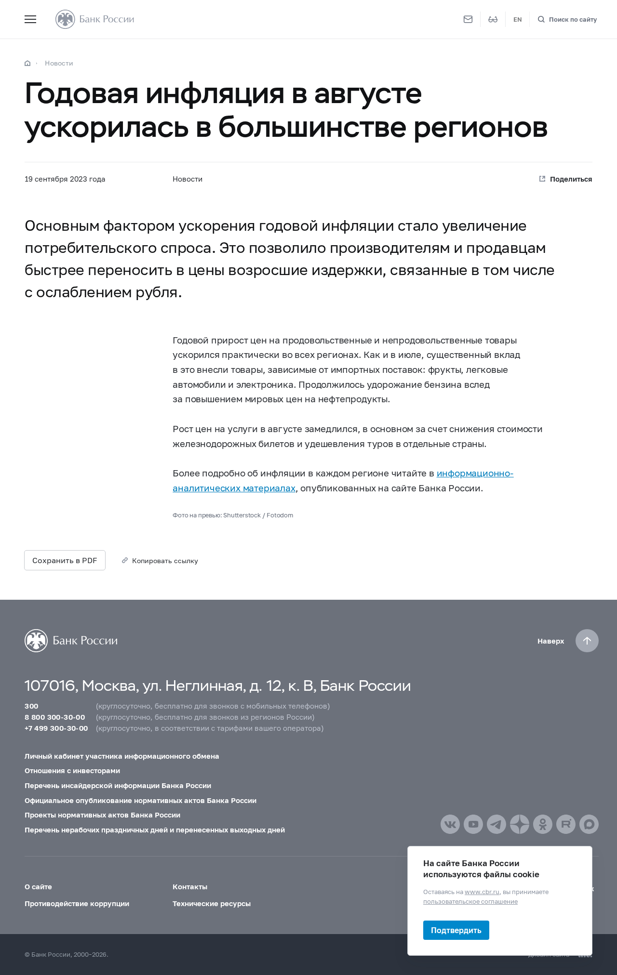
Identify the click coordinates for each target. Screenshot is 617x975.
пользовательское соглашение (470, 901)
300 (31, 705)
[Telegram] (496, 824)
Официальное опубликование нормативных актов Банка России (140, 800)
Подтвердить (456, 930)
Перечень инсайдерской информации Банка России (118, 785)
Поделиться (571, 178)
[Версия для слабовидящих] (493, 19)
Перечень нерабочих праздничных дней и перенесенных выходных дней (155, 829)
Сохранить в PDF (64, 560)
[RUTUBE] (566, 824)
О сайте (38, 886)
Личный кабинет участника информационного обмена (122, 755)
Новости (59, 63)
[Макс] (589, 824)
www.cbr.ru (482, 892)
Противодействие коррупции (77, 903)
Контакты (190, 886)
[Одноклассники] (542, 824)
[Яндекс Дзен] (519, 824)
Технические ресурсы (212, 903)
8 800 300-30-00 (55, 716)
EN (517, 19)
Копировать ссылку (165, 560)
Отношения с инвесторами (72, 770)
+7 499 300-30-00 (56, 728)
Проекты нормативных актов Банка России (102, 814)
